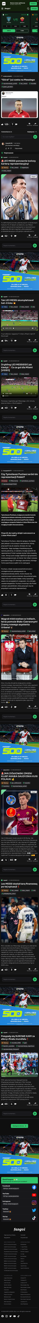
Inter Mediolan (24, 1304)
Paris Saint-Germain (26, 1299)
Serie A (22, 1258)
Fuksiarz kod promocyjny (10, 1254)
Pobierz (33, 3)
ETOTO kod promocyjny (10, 1244)
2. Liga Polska (24, 1249)
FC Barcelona (24, 1292)
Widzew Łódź (7, 1297)
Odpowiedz (18, 148)
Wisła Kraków (7, 1280)
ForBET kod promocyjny (10, 1268)
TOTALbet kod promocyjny (11, 1270)
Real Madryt (24, 1289)
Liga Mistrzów (24, 1263)
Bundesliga (23, 1256)
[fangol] (19, 1229)
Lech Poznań (7, 1282)
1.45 (24, 26)
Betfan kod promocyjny (10, 1261)
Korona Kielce (7, 1304)
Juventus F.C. (24, 1301)
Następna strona (18, 1126)
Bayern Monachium (25, 1294)
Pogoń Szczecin (8, 1294)
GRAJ (9, 30)
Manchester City (25, 1285)
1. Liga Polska (24, 1246)
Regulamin (7, 1237)
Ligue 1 (22, 1261)
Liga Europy (24, 1265)
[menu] (2, 8)
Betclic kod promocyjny (10, 1265)
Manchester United (25, 1287)
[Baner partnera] (19, 54)
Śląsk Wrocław (7, 1287)
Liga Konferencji (25, 1268)
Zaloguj (34, 8)
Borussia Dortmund (25, 1297)
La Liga (22, 1254)
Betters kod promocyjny (10, 1263)
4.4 (16, 26)
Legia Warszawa (8, 1278)
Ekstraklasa (23, 1244)
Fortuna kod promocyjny (10, 1258)
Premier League (24, 1251)
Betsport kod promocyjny (10, 1249)
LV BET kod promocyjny (10, 1256)
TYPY (22, 31)
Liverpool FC (24, 1282)
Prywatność (24, 1237)
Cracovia (6, 1289)
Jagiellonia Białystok (9, 1292)
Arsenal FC (23, 1278)
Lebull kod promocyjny (10, 1246)
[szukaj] (28, 8)
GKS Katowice (7, 1301)
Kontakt (23, 1235)
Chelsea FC (23, 1280)
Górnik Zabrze (7, 1285)
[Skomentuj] (35, 246)
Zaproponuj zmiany (9, 1235)
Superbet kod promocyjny (11, 1251)
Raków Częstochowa (9, 1299)
